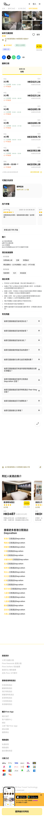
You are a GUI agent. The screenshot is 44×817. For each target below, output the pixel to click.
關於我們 (5, 716)
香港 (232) (11, 9)
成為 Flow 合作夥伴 (9, 673)
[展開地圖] (38, 424)
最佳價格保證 (34, 172)
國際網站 (5, 732)
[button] (12, 20)
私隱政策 (5, 744)
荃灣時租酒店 (7, 698)
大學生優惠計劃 (8, 660)
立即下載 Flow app (9, 726)
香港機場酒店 (7, 704)
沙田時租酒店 (7, 701)
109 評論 (39, 50)
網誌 (3, 723)
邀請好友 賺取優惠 (9, 670)
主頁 (3, 9)
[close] (41, 795)
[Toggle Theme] (29, 3)
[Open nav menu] (39, 3)
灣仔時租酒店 (7, 691)
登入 (34, 4)
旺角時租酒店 (7, 685)
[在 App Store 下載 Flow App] (21, 797)
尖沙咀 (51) (22, 9)
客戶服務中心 (7, 719)
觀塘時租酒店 (7, 688)
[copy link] (23, 57)
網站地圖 (5, 729)
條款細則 (5, 747)
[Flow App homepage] (6, 4)
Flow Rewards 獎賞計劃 (12, 663)
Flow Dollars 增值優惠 (11, 667)
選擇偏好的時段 (22, 811)
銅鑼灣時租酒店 (8, 695)
